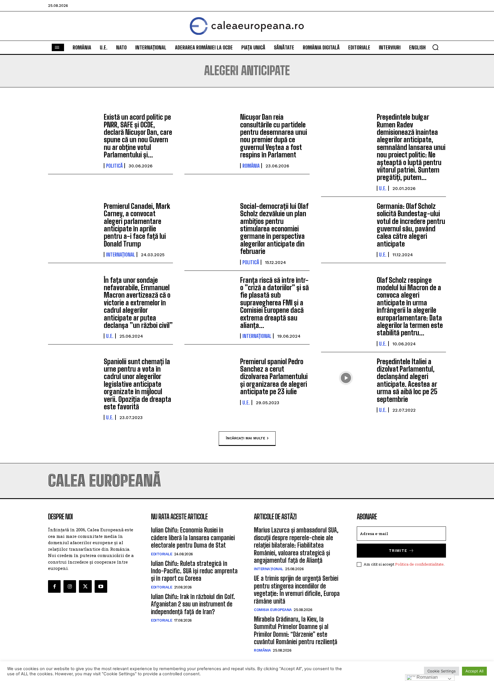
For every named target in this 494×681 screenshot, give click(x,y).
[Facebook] (54, 586)
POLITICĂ (114, 165)
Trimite (398, 550)
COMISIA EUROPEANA (273, 610)
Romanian (426, 677)
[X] (85, 586)
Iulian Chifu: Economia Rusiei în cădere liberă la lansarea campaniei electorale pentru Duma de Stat (193, 537)
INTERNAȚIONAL (120, 254)
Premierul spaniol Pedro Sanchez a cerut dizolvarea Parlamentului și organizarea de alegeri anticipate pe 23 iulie (274, 376)
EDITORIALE (161, 554)
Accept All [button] (474, 671)
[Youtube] (101, 586)
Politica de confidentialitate (419, 564)
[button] (435, 47)
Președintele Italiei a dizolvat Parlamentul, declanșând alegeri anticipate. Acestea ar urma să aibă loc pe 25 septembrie (407, 380)
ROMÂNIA (251, 165)
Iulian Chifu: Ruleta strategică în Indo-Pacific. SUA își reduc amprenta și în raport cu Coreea (194, 571)
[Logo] (247, 26)
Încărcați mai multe (245, 438)
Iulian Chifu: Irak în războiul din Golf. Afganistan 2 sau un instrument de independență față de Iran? (193, 604)
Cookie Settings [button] (441, 671)
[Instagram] (69, 586)
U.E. (383, 188)
